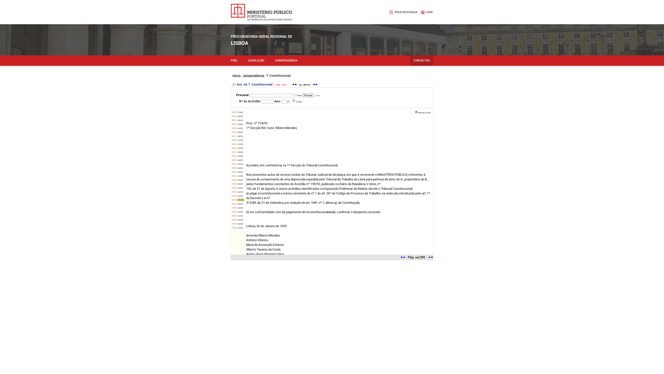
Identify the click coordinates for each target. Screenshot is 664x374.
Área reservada (406, 12)
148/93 (240, 160)
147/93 (240, 164)
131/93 (240, 200)
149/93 (240, 156)
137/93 (240, 176)
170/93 (240, 112)
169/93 (240, 116)
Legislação (256, 60)
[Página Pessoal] (261, 12)
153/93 (240, 144)
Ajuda (317, 95)
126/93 (240, 220)
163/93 (240, 124)
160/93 (240, 132)
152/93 (240, 148)
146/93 (240, 168)
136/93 (240, 180)
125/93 (240, 224)
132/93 (240, 196)
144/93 (240, 172)
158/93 (240, 136)
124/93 (240, 228)
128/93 (240, 212)
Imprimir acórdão (424, 113)
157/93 (240, 140)
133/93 (240, 192)
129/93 (240, 208)
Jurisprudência (286, 60)
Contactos (421, 60)
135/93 (240, 184)
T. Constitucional (278, 75)
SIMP (429, 12)
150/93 (240, 152)
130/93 (240, 204)
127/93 (240, 216)
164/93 (240, 120)
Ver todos (298, 102)
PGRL (234, 60)
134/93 (240, 188)
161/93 (240, 128)
